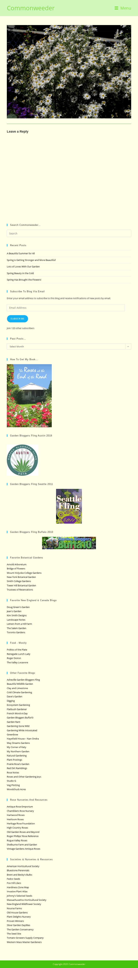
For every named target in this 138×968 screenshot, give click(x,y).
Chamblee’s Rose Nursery (20, 810)
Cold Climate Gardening (19, 692)
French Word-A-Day (17, 713)
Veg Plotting (13, 785)
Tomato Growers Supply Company (25, 937)
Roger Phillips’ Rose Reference (22, 836)
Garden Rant (13, 721)
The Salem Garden (16, 628)
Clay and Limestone (17, 688)
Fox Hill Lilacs (14, 883)
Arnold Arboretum (16, 564)
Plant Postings (14, 759)
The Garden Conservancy (20, 929)
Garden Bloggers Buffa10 (20, 717)
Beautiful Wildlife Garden (20, 683)
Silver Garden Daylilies (18, 925)
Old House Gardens (17, 912)
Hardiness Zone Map (18, 887)
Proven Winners (15, 921)
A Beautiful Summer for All (21, 253)
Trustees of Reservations (20, 589)
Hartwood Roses (16, 815)
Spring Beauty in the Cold (20, 273)
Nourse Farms (14, 908)
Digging (11, 700)
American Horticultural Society (23, 866)
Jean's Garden (14, 611)
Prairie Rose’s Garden (18, 764)
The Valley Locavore (17, 662)
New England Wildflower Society (24, 904)
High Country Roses (17, 827)
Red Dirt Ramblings (17, 768)
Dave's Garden (14, 696)
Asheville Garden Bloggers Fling (23, 679)
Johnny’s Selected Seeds (19, 895)
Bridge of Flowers (16, 568)
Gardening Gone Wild (18, 726)
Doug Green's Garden (18, 607)
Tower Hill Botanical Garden (21, 585)
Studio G (11, 780)
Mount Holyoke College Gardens (24, 572)
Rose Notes (13, 772)
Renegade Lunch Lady (18, 654)
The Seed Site (14, 933)
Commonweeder (31, 8)
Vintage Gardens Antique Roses (23, 848)
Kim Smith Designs (17, 615)
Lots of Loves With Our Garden (23, 266)
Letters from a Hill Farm (19, 623)
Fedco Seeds (13, 878)
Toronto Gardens (16, 632)
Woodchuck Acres (16, 789)
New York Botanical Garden (21, 577)
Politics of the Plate (17, 649)
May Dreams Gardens (18, 743)
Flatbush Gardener (17, 709)
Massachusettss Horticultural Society (26, 900)
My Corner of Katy (16, 747)
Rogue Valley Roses (17, 840)
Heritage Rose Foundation (21, 823)
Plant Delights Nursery (19, 916)
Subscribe (17, 318)
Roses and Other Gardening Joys (24, 776)
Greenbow (12, 734)
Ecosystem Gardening (18, 705)
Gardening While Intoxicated (22, 730)
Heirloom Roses (15, 819)
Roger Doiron (14, 658)
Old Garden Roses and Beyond (23, 832)
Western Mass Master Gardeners (24, 942)
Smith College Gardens (19, 581)
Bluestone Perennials (18, 870)
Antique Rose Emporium (20, 806)
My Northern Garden (18, 751)
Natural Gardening (17, 755)
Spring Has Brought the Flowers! (24, 279)
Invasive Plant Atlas (17, 891)
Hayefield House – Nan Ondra (23, 738)
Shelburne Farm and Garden (22, 844)
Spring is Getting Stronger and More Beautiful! (31, 260)
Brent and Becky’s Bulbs (19, 874)
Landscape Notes (16, 619)
